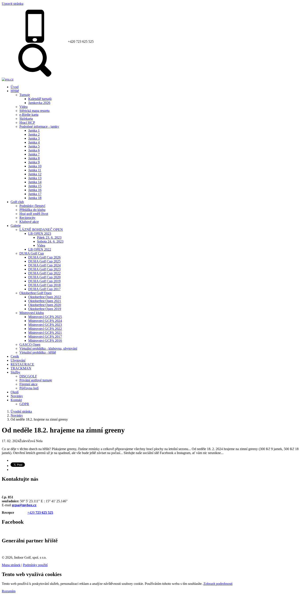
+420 (40, 512)
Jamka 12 (34, 174)
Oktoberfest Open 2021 (44, 301)
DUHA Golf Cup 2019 (44, 281)
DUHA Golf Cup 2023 (44, 269)
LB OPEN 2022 (39, 249)
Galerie (16, 225)
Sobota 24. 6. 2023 (50, 241)
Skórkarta (26, 118)
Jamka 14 (34, 182)
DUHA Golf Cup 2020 (44, 277)
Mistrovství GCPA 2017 (45, 336)
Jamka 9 (34, 162)
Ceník (15, 356)
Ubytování (18, 360)
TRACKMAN (21, 368)
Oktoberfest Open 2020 (44, 305)
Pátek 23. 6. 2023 (49, 237)
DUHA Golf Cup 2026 (44, 257)
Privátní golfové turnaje (35, 380)
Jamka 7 (34, 154)
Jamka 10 (34, 166)
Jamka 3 (34, 138)
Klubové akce (29, 222)
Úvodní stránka (21, 411)
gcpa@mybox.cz (24, 505)
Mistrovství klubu (31, 313)
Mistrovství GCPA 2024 (45, 321)
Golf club (17, 202)
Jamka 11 (34, 170)
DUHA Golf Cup (31, 253)
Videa (23, 107)
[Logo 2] (7, 79)
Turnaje (24, 95)
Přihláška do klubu (32, 210)
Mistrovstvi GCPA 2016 (45, 340)
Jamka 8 (34, 158)
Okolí (15, 392)
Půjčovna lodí (29, 388)
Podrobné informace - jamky (39, 126)
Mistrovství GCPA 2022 (45, 329)
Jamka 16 (34, 190)
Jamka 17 (34, 194)
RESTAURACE (22, 364)
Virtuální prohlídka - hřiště (37, 352)
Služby (15, 372)
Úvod (15, 87)
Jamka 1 (34, 130)
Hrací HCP (27, 122)
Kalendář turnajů (40, 99)
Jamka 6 (34, 150)
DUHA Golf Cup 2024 (44, 265)
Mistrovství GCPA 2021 (45, 332)
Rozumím (8, 591)
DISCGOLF (28, 376)
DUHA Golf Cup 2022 (44, 273)
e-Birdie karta (28, 114)
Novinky (17, 396)
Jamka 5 (34, 146)
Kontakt (16, 400)
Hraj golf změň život (33, 214)
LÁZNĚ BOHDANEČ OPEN (41, 229)
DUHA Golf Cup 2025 (44, 261)
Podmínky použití (35, 565)
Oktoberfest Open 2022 (44, 297)
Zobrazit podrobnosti (217, 584)
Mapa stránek (11, 565)
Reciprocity (27, 218)
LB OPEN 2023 (39, 233)
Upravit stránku (12, 4)
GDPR (24, 404)
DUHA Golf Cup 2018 (44, 285)
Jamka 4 (34, 142)
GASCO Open (29, 344)
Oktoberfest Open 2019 (44, 309)
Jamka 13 (34, 178)
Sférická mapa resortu (34, 111)
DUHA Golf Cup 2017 (44, 289)
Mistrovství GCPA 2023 (45, 325)
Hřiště (15, 91)
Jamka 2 (34, 134)
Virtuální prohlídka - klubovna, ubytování (48, 348)
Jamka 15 (34, 186)
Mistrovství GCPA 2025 (45, 317)
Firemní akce (28, 384)
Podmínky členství (32, 206)
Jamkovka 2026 (39, 103)
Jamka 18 (34, 198)
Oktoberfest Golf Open (35, 293)
